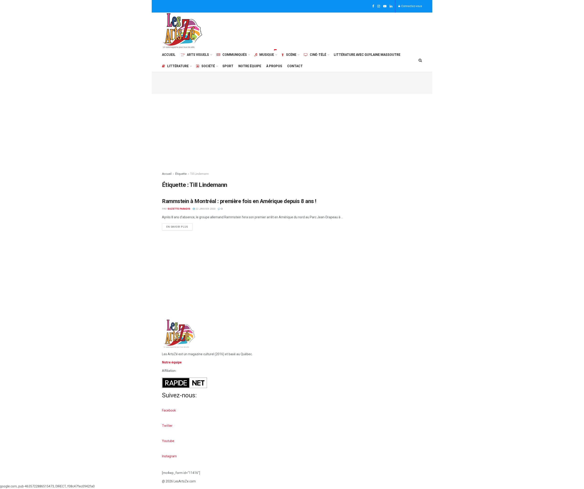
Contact (295, 66)
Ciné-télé (318, 55)
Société (208, 66)
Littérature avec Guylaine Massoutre (367, 55)
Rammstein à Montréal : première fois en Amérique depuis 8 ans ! (239, 201)
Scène (291, 55)
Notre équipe (249, 66)
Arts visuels (198, 55)
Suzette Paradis (178, 208)
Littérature (178, 66)
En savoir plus (179, 225)
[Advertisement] (339, 30)
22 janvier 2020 (205, 208)
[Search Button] (420, 60)
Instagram (169, 456)
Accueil (168, 55)
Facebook (169, 410)
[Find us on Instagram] (378, 6)
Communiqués (234, 55)
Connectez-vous (411, 6)
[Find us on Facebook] (373, 6)
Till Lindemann (199, 173)
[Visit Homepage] (182, 31)
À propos (274, 66)
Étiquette (181, 173)
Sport (227, 66)
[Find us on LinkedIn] (391, 6)
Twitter (167, 425)
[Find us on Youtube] (384, 6)
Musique (266, 55)
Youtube (168, 441)
